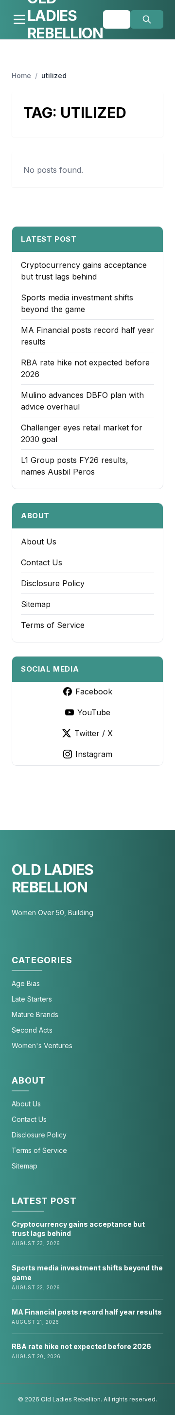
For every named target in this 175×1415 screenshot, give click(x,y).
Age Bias (26, 983)
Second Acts (32, 1030)
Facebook (93, 691)
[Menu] (19, 19)
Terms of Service (53, 625)
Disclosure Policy (53, 583)
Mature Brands (35, 1014)
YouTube (93, 712)
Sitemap (36, 604)
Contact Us (41, 562)
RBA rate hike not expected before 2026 (81, 1346)
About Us (38, 541)
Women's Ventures (42, 1045)
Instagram (93, 754)
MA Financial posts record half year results (87, 1312)
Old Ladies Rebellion (53, 878)
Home (21, 75)
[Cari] (146, 19)
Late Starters (32, 999)
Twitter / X (93, 733)
